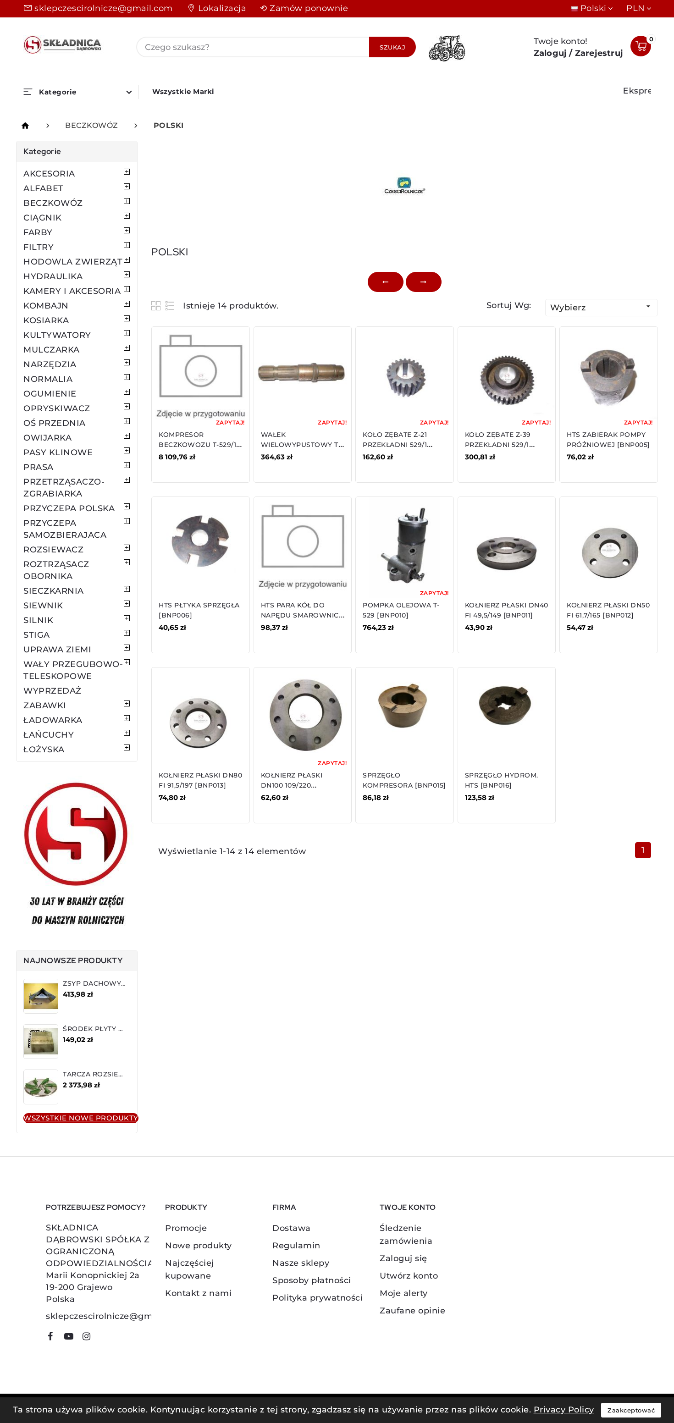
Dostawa (291, 1228)
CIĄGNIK (42, 218)
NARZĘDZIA (50, 364)
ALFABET (43, 188)
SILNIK (38, 620)
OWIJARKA (47, 438)
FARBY (38, 232)
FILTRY (38, 247)
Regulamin (296, 1246)
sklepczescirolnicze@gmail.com (103, 8)
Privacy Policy (564, 1410)
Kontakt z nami (198, 1293)
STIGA (36, 635)
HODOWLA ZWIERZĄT (72, 262)
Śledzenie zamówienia (406, 1234)
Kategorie (42, 151)
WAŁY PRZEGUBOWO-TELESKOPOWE (73, 670)
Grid (157, 305)
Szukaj (392, 47)
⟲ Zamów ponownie (304, 8)
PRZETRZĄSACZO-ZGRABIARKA (64, 488)
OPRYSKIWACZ (56, 408)
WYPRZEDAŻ (52, 691)
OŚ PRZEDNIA (54, 423)
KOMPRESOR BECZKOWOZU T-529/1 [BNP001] (197, 444)
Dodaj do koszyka (199, 463)
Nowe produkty (198, 1246)
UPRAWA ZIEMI (57, 650)
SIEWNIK (43, 606)
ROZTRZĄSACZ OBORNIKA (56, 570)
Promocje (186, 1228)
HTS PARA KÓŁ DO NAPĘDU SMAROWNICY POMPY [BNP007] (302, 615)
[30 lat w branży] (77, 856)
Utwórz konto (409, 1276)
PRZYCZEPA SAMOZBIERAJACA (64, 529)
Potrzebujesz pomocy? (95, 1207)
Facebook (53, 1338)
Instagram (90, 1338)
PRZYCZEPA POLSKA (69, 508)
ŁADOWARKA (53, 720)
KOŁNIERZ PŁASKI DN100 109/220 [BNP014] (292, 785)
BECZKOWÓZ (53, 203)
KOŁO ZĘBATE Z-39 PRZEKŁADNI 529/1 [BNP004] (498, 444)
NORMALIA (47, 379)
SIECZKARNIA (53, 591)
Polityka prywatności (317, 1298)
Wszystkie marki (183, 91)
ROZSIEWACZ (53, 550)
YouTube (72, 1338)
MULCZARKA (51, 350)
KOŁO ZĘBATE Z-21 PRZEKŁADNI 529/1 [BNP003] (395, 444)
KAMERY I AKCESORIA (72, 291)
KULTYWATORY (57, 335)
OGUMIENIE (50, 394)
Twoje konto (408, 1207)
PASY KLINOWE (58, 452)
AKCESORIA (49, 174)
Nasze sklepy (300, 1263)
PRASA (38, 467)
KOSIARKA (46, 320)
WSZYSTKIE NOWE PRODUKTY (80, 1118)
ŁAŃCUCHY (48, 735)
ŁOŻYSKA (44, 750)
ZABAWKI (44, 705)
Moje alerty (404, 1293)
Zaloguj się (403, 1258)
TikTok (103, 1339)
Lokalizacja (222, 8)
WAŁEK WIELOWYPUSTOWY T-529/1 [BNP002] (301, 444)
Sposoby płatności (311, 1280)
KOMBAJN (46, 306)
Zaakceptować (631, 1410)
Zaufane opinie (412, 1311)
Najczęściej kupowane (189, 1269)
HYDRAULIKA (53, 276)
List (170, 305)
